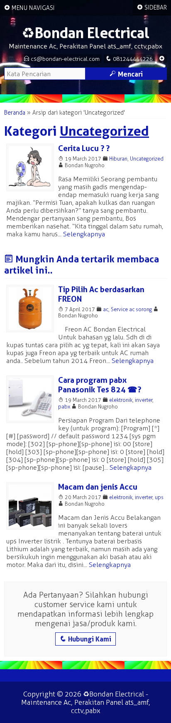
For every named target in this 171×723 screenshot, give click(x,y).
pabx (64, 407)
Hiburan (118, 159)
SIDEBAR (152, 7)
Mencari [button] (126, 74)
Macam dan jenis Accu (97, 487)
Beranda (14, 112)
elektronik (120, 400)
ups (159, 497)
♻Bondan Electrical (85, 33)
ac (105, 309)
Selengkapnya (84, 234)
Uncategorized (147, 159)
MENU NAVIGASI (29, 8)
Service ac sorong (131, 309)
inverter (143, 400)
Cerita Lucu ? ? (84, 148)
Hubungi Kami (85, 639)
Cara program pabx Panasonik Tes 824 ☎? (99, 384)
